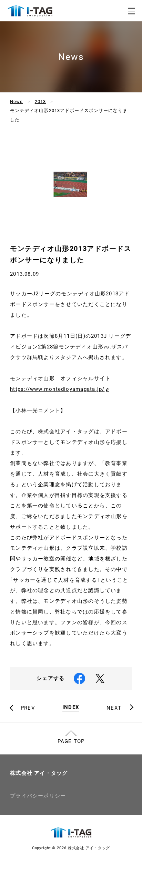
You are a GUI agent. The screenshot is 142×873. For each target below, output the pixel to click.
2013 (40, 101)
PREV (28, 708)
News (16, 101)
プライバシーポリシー (38, 796)
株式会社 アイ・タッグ (39, 773)
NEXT (113, 708)
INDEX (70, 707)
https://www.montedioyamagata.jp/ (57, 389)
